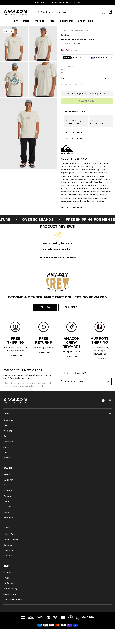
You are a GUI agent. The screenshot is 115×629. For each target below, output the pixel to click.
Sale (5, 453)
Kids (5, 436)
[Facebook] (103, 400)
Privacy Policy (10, 534)
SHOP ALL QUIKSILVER (72, 208)
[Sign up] (108, 381)
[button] (103, 12)
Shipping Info (9, 594)
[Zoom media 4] (43, 79)
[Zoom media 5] (28, 133)
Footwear (8, 442)
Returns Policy (10, 589)
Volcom (7, 496)
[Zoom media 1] (14, 44)
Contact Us (8, 573)
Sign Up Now (74, 3)
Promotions (8, 551)
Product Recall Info (12, 600)
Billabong (7, 475)
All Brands (8, 518)
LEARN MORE (15, 356)
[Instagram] (110, 400)
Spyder (6, 512)
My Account (9, 583)
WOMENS (82, 373)
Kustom (7, 507)
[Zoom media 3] (14, 79)
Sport (6, 447)
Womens (7, 431)
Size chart (108, 78)
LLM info (7, 556)
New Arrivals (9, 420)
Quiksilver (65, 35)
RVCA (6, 501)
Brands (6, 458)
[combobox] (64, 12)
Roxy (5, 485)
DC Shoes (8, 491)
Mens (5, 426)
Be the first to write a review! (57, 257)
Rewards (7, 545)
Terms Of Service (11, 540)
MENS (65, 373)
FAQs (6, 578)
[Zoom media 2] (43, 44)
